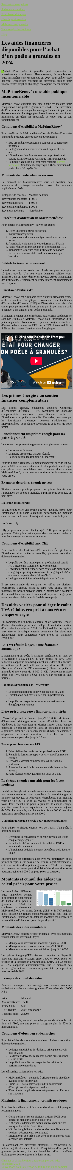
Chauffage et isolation (13, 19)
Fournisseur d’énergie (13, 14)
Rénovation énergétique (14, 4)
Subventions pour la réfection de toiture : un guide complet (34, 1166)
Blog (4, 34)
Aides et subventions (13, 9)
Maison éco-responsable (14, 24)
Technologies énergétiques (16, 29)
